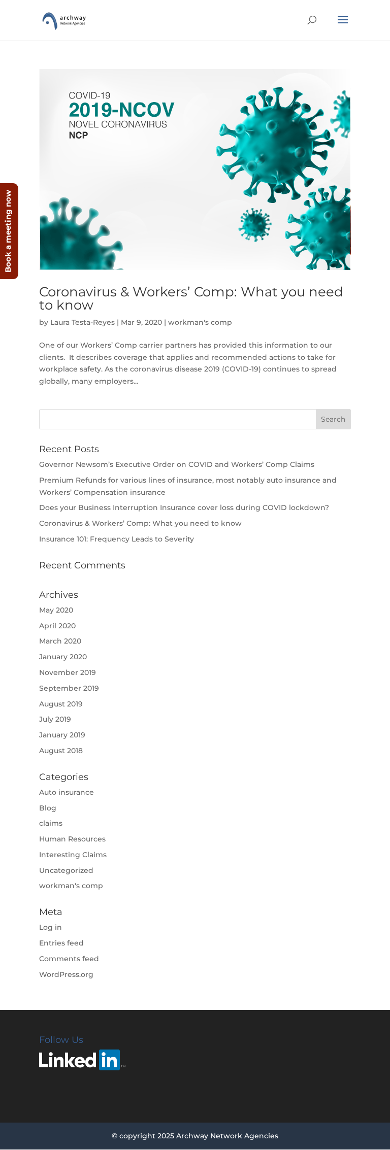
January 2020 (63, 656)
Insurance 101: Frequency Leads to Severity (116, 539)
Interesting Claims (73, 854)
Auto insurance (66, 792)
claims (50, 823)
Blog (47, 808)
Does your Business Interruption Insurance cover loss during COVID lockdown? (184, 507)
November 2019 (67, 672)
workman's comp (200, 322)
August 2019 (61, 703)
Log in (50, 927)
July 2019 (55, 719)
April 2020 (57, 625)
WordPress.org (66, 974)
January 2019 (62, 734)
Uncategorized (66, 870)
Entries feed (61, 943)
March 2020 (60, 641)
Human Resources (72, 838)
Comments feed (69, 958)
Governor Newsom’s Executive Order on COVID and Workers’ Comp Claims (176, 464)
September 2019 (69, 688)
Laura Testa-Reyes (82, 322)
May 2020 (56, 610)
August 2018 (61, 750)
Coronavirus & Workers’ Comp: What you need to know (191, 298)
